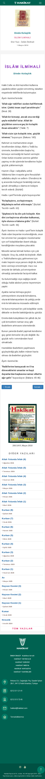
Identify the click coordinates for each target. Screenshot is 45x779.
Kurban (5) (7, 537)
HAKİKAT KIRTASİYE (22, 669)
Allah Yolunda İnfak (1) (14, 503)
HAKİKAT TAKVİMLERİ (22, 672)
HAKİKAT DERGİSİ (22, 662)
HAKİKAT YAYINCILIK (22, 659)
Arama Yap (4, 3)
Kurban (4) (7, 545)
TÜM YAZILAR (22, 628)
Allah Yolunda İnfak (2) (14, 495)
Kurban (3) (8, 554)
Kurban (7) (7, 520)
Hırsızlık (7, 621)
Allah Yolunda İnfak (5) (14, 469)
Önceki (7, 387)
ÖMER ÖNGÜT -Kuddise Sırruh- (22, 656)
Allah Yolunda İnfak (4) (14, 478)
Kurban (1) (8, 571)
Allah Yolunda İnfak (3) (14, 486)
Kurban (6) (7, 529)
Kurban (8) (7, 512)
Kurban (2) (8, 562)
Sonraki (37, 387)
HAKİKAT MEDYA (22, 665)
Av (7, 579)
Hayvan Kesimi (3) (11, 588)
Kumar (7, 613)
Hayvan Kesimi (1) (11, 605)
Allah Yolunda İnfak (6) (14, 461)
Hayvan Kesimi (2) (11, 596)
